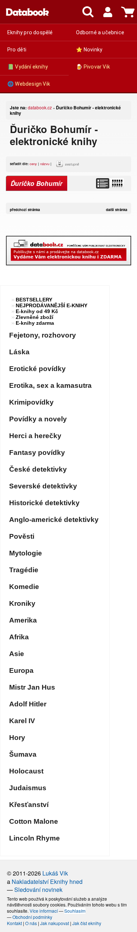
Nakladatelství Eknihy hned (47, 881)
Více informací (44, 911)
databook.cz (40, 107)
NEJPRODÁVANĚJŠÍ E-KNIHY (51, 305)
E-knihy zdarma (35, 323)
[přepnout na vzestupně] (60, 165)
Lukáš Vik (55, 873)
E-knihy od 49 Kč (37, 311)
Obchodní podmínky (32, 917)
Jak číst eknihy (86, 923)
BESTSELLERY (34, 300)
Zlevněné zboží (34, 317)
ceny (33, 163)
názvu (44, 163)
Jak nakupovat (54, 923)
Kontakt (14, 923)
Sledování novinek (38, 889)
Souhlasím (74, 911)
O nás (31, 923)
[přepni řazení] (117, 183)
